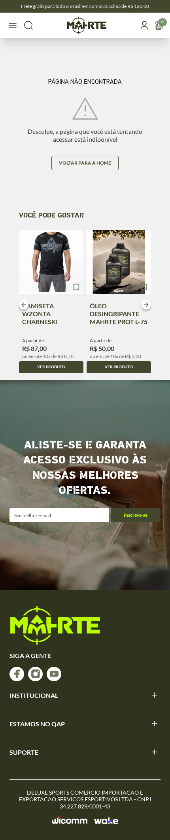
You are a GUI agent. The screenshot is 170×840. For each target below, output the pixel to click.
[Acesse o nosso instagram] (35, 674)
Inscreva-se (135, 515)
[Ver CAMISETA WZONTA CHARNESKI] (51, 262)
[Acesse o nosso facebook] (16, 674)
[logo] (55, 625)
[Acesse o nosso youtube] (54, 674)
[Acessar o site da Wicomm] (70, 820)
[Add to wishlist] (76, 287)
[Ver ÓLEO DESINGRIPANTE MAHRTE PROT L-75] (119, 262)
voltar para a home (85, 163)
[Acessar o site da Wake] (106, 820)
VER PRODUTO (51, 366)
